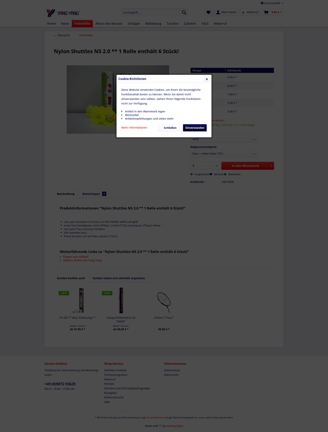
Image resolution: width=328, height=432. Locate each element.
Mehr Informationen (134, 127)
